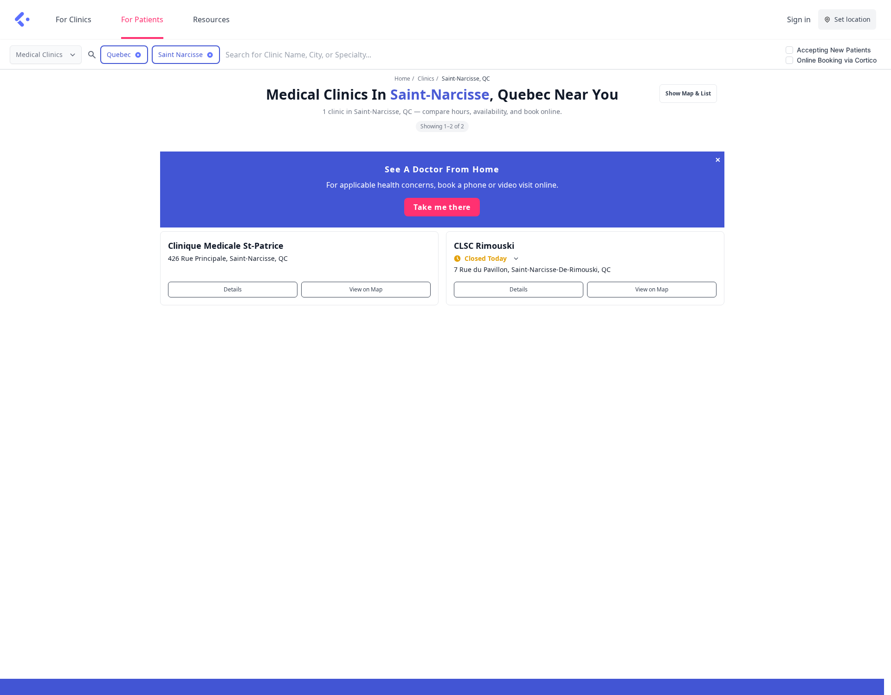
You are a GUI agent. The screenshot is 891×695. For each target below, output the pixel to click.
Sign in (799, 19)
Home (402, 78)
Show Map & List (688, 93)
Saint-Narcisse (440, 94)
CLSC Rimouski (484, 245)
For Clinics (73, 19)
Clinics (426, 78)
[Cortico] (22, 19)
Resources (211, 19)
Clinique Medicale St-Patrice (226, 245)
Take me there (442, 207)
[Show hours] (516, 258)
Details (233, 289)
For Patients (142, 19)
